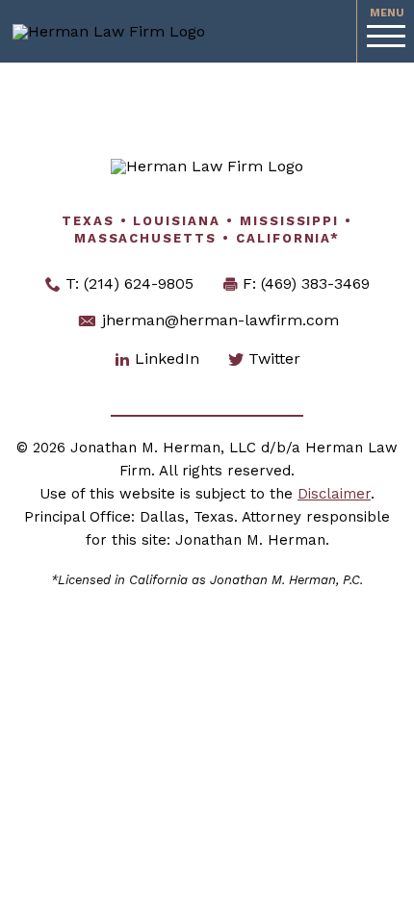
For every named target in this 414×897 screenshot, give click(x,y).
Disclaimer (334, 493)
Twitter (274, 358)
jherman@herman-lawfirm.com (218, 320)
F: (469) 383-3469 (306, 283)
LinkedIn (167, 358)
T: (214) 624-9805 (129, 283)
